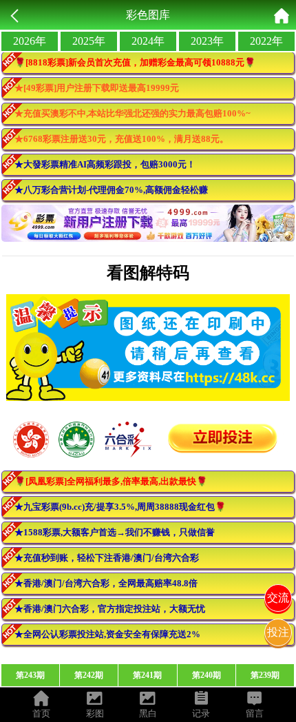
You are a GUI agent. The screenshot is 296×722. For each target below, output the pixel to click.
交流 (278, 598)
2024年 (148, 41)
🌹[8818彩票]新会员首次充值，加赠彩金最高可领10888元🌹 (134, 62)
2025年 (88, 41)
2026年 (29, 41)
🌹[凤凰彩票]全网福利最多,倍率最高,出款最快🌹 (110, 481)
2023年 (207, 41)
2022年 (266, 41)
